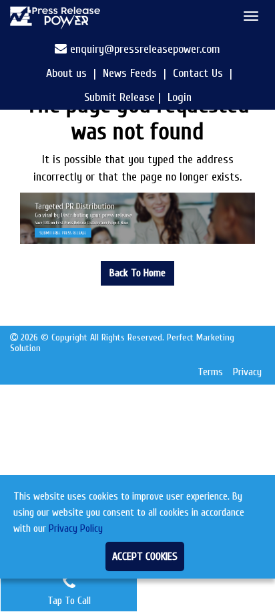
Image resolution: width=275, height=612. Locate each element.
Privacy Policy (76, 528)
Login (180, 97)
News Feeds (130, 73)
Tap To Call (69, 601)
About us (66, 73)
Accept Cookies (145, 556)
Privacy (247, 372)
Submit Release (119, 97)
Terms (210, 372)
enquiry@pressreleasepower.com (145, 49)
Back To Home (137, 273)
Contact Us (198, 73)
